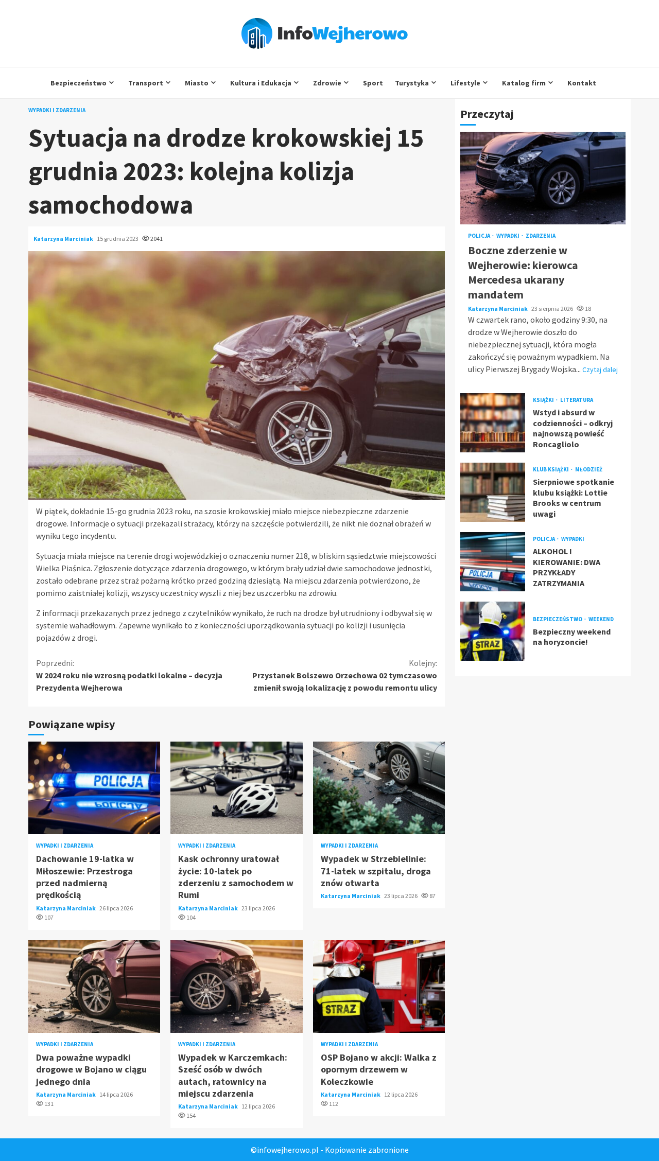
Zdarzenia (541, 236)
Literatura (576, 399)
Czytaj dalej (600, 369)
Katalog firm (524, 82)
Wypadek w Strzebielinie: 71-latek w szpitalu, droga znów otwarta (379, 788)
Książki (544, 399)
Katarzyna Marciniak (63, 238)
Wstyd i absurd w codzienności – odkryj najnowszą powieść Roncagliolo (492, 422)
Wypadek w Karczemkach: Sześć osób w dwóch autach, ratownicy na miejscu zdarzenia (236, 986)
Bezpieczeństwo (78, 82)
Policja (479, 236)
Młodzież (588, 469)
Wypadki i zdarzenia (56, 110)
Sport (373, 82)
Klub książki (551, 469)
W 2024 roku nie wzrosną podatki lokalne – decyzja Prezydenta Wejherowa (129, 675)
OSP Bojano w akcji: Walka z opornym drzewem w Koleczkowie (379, 986)
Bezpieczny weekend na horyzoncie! (492, 631)
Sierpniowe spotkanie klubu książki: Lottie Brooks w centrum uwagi (492, 492)
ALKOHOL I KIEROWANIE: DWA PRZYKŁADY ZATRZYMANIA (492, 561)
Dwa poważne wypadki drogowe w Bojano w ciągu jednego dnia (94, 986)
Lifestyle (465, 82)
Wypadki (508, 236)
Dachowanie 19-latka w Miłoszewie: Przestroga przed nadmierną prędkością (94, 788)
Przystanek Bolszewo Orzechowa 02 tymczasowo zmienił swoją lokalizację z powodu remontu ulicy (344, 675)
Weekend (601, 619)
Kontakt (581, 82)
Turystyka (412, 82)
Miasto (197, 82)
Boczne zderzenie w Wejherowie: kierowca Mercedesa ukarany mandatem (543, 178)
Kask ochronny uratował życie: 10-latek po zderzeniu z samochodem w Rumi (236, 788)
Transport (145, 82)
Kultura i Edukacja (260, 82)
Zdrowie (327, 82)
